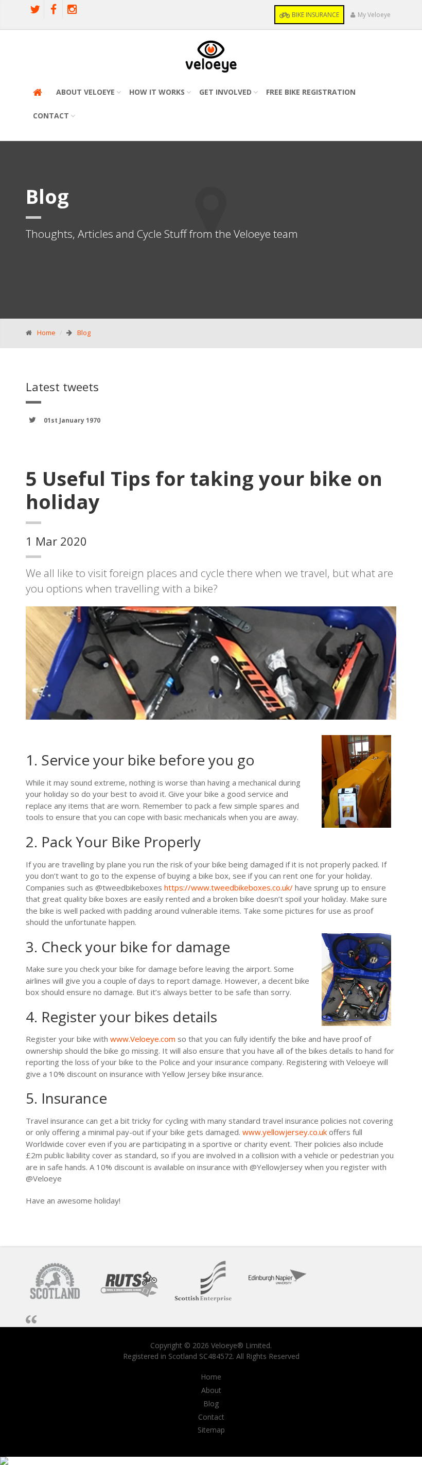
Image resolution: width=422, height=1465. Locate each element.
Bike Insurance (314, 14)
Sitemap (211, 1430)
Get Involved (225, 92)
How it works (157, 92)
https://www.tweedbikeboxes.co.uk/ (228, 887)
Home (46, 332)
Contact (51, 115)
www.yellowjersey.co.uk (284, 1132)
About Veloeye (85, 92)
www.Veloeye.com (142, 1039)
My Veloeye (374, 14)
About (211, 1390)
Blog (84, 332)
